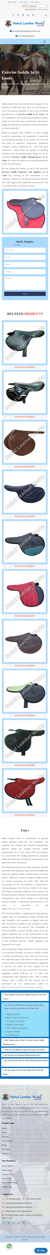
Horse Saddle (12, 2)
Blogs (4, 1145)
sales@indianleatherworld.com (19, 1207)
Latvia (20, 909)
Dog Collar (6, 1178)
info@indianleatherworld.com (26, 31)
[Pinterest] (33, 15)
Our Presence (7, 1141)
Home (4, 84)
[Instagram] (23, 15)
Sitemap (5, 1136)
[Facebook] (13, 15)
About (4, 1132)
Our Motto (6, 1149)
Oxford (27, 909)
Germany (38, 987)
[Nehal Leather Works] (25, 23)
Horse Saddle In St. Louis (19, 84)
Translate (44, 9)
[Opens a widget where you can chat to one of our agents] (41, 1251)
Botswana (13, 909)
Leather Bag (7, 1187)
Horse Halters (35, 2)
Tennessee (11, 987)
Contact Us (6, 1153)
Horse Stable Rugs (10, 1182)
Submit (25, 294)
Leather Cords (8, 1174)
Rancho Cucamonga (25, 987)
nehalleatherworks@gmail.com (19, 1211)
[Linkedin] (28, 15)
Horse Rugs (23, 2)
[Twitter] (18, 15)
